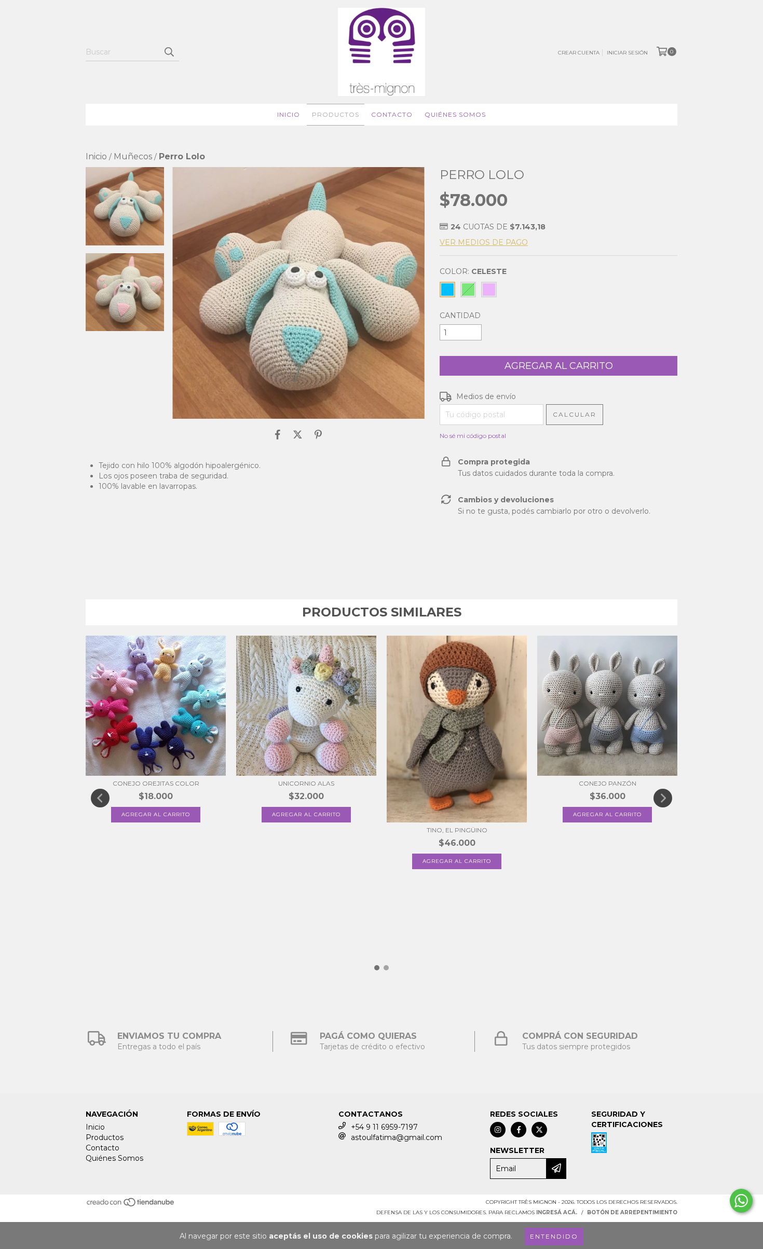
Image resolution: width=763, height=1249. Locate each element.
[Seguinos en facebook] (518, 1129)
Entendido (554, 1236)
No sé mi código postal (473, 436)
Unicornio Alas (306, 783)
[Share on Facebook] (277, 434)
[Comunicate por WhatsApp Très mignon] (741, 1201)
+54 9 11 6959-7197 (384, 1127)
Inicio (288, 114)
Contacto (392, 114)
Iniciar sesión (627, 52)
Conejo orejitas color (156, 783)
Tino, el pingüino (457, 830)
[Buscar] (168, 52)
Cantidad (460, 315)
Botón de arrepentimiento (632, 1212)
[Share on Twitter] (298, 434)
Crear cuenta (579, 52)
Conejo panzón (607, 783)
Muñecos (133, 156)
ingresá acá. (556, 1212)
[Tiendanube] (131, 1205)
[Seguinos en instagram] (498, 1129)
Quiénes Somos (455, 114)
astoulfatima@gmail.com (396, 1137)
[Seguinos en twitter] (539, 1129)
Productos (335, 114)
